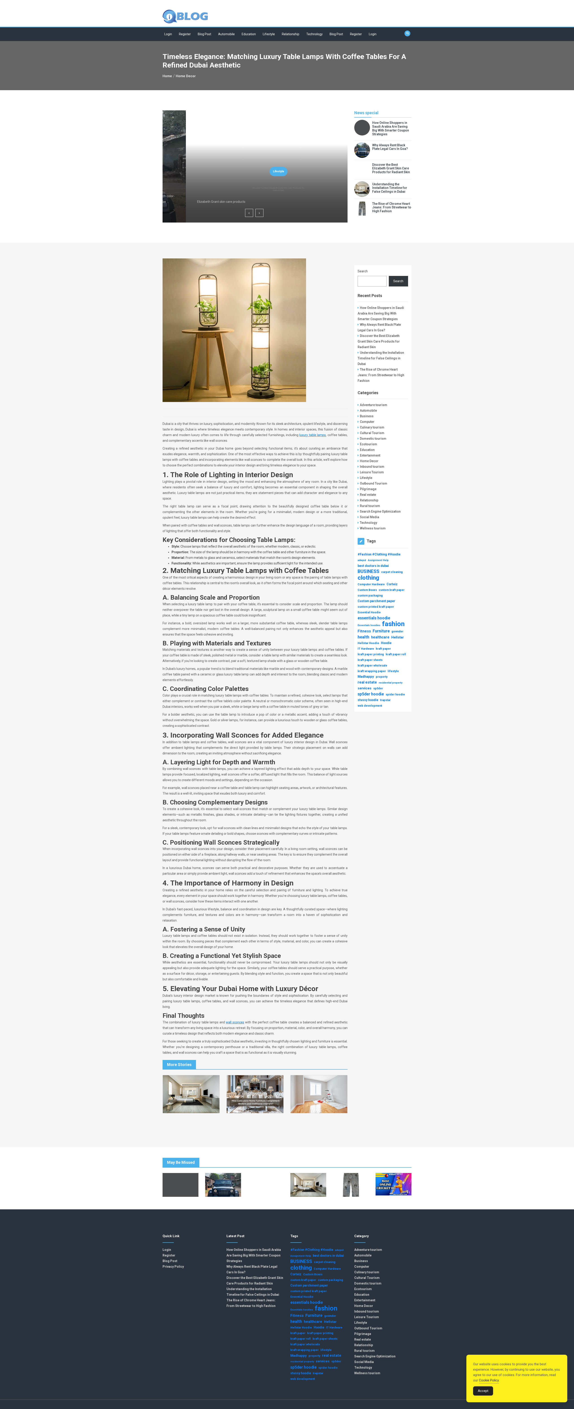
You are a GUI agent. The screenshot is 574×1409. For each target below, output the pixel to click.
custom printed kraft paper (376, 606)
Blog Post (204, 34)
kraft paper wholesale (372, 665)
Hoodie (386, 643)
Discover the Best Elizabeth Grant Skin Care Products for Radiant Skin (255, 189)
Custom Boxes (367, 590)
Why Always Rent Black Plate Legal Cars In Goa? (390, 147)
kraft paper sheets (370, 660)
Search (363, 271)
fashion (393, 624)
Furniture (381, 631)
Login (168, 34)
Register (185, 34)
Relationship (290, 34)
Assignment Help (378, 560)
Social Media (369, 517)
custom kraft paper (391, 590)
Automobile (226, 34)
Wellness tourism (373, 528)
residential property (390, 682)
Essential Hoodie (369, 612)
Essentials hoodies (369, 625)
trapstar (385, 700)
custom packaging (370, 595)
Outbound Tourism (373, 483)
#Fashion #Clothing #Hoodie (379, 554)
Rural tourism (370, 506)
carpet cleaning (392, 572)
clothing (368, 577)
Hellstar (397, 637)
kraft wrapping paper (372, 671)
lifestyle (393, 671)
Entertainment (370, 455)
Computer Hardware (371, 584)
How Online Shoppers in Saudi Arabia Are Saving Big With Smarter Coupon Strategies (390, 128)
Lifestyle (269, 34)
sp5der (378, 688)
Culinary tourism (372, 427)
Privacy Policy (173, 1266)
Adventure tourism (373, 405)
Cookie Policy (489, 1380)
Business (367, 416)
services (365, 688)
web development (370, 705)
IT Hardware (366, 648)
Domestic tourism (373, 438)
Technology (314, 34)
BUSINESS (368, 571)
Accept (483, 1391)
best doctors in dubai (373, 566)
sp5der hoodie (371, 694)
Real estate (368, 494)
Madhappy (366, 677)
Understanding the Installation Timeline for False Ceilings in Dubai (389, 188)
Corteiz (392, 584)
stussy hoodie (368, 700)
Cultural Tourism (372, 433)
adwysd (362, 560)
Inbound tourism (372, 466)
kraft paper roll (396, 654)
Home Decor (369, 461)
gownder (397, 631)
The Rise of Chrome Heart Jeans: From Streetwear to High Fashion (391, 207)
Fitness (364, 631)
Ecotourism (368, 444)
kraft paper (383, 648)
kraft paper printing (371, 654)
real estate (367, 682)
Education (249, 34)
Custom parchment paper (376, 601)
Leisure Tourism (372, 472)
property (381, 676)
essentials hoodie (374, 618)
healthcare (380, 637)
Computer (367, 422)
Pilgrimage (368, 489)
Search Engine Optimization (380, 511)
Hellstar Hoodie (368, 643)
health (363, 637)
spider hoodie (395, 694)
